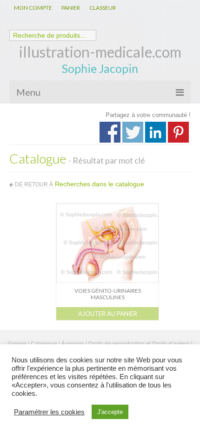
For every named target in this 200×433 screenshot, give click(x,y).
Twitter (132, 132)
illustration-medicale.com (100, 52)
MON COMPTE (33, 7)
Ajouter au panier (107, 313)
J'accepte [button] (110, 411)
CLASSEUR (102, 7)
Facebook (110, 132)
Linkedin (155, 132)
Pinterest (178, 132)
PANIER (70, 7)
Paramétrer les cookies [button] (49, 412)
